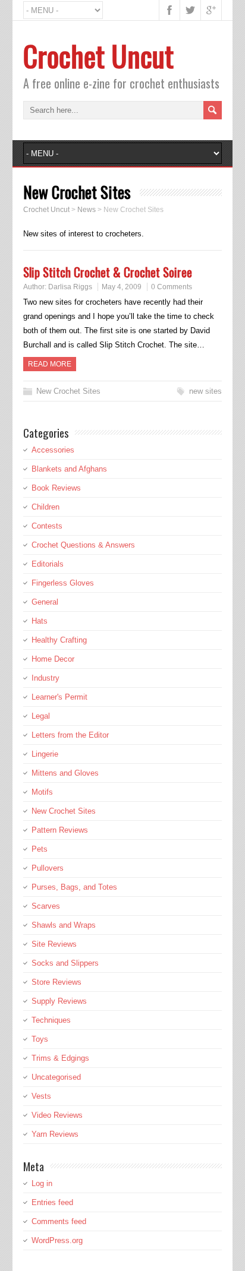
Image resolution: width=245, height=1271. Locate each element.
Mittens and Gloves (65, 773)
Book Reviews (56, 487)
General (45, 601)
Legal (41, 716)
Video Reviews (57, 1115)
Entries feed (52, 1202)
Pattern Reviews (60, 830)
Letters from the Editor (70, 735)
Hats (40, 620)
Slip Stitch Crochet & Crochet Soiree (107, 272)
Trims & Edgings (60, 1058)
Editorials (48, 563)
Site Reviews (54, 944)
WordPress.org (57, 1240)
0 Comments (171, 287)
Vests (41, 1096)
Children (45, 506)
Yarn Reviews (55, 1134)
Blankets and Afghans (69, 468)
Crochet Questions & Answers (83, 544)
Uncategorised (56, 1077)
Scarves (46, 906)
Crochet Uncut (98, 55)
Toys (40, 1039)
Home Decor (53, 659)
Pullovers (48, 868)
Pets (40, 849)
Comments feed (59, 1221)
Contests (47, 525)
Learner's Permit (59, 697)
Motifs (42, 792)
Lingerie (45, 754)
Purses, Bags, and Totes (74, 887)
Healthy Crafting (59, 640)
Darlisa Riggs (70, 287)
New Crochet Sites (68, 391)
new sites (205, 391)
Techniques (51, 1020)
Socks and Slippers (65, 963)
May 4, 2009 (122, 287)
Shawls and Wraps (64, 925)
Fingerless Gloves (63, 582)
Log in (42, 1183)
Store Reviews (56, 982)
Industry (45, 678)
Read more (49, 364)
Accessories (53, 449)
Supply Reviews (59, 1001)
